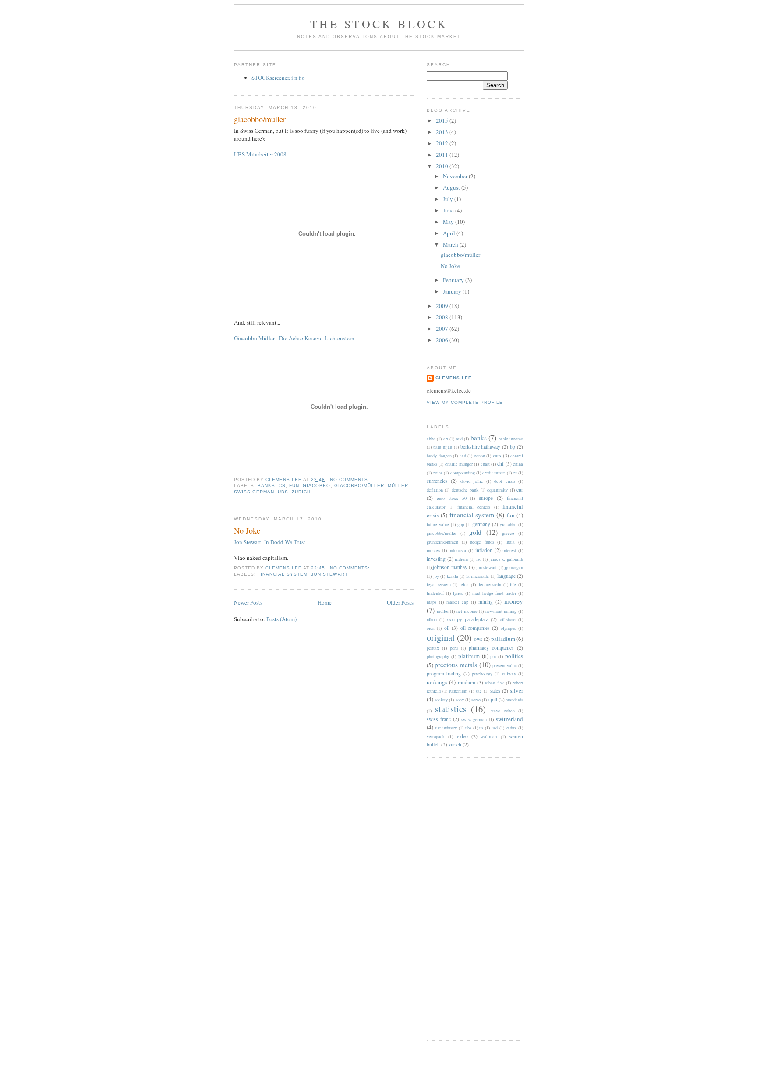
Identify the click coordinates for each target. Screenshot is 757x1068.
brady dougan (439, 456)
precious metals (456, 664)
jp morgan (514, 567)
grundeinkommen (442, 542)
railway (509, 674)
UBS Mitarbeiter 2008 (260, 154)
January (453, 291)
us (481, 728)
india (510, 542)
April (449, 233)
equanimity (497, 490)
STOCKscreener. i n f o (278, 77)
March (451, 244)
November (456, 176)
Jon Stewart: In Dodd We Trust (269, 542)
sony (460, 700)
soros (476, 700)
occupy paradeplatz (467, 619)
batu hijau (442, 447)
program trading (444, 673)
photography (438, 656)
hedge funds (482, 542)
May (449, 222)
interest (509, 550)
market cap (457, 602)
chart (485, 464)
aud (459, 438)
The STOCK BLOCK (379, 23)
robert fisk (494, 682)
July (448, 199)
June (449, 210)
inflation (483, 550)
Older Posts (400, 602)
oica (431, 628)
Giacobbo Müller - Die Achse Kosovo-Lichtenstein (294, 338)
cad (463, 456)
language (506, 576)
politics (514, 656)
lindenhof (435, 593)
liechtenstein (489, 584)
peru (454, 648)
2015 (442, 120)
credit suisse (493, 473)
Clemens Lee (453, 377)
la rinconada (477, 576)
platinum (469, 656)
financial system (283, 574)
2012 (442, 143)
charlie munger (459, 464)
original (441, 637)
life (513, 584)
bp (512, 446)
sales (495, 690)
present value (504, 665)
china (518, 464)
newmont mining (501, 611)
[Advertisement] (462, 898)
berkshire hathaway (480, 446)
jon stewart (329, 574)
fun (294, 485)
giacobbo (316, 485)
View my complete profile (465, 402)
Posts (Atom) (281, 619)
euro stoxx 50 (452, 498)
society (441, 700)
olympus (508, 628)
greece (508, 533)
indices (433, 550)
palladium (503, 639)
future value (438, 524)
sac (479, 691)
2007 (442, 328)
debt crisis (504, 481)
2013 (442, 132)
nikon (432, 619)
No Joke (247, 530)
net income (467, 611)
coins (437, 473)
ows (478, 639)
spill (492, 699)
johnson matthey (450, 567)
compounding (462, 473)
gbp (460, 524)
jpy (436, 576)
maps (431, 602)
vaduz (511, 728)
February (454, 280)
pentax (433, 648)
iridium (461, 559)
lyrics (458, 593)
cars (497, 455)
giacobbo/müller (260, 119)
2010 (442, 166)
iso (478, 559)
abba (431, 438)
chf (500, 463)
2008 (442, 317)
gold (475, 532)
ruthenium (458, 691)
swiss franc (439, 719)
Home (325, 602)
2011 (442, 155)
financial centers (473, 507)
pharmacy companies (491, 647)
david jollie (471, 481)
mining (485, 601)
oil (446, 628)
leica (464, 584)
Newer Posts (248, 602)
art (445, 438)
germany (481, 524)
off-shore (508, 619)
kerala (452, 576)
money (513, 601)
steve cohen (503, 710)
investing (436, 558)
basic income (511, 438)
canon (479, 456)
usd (495, 728)
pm (493, 656)
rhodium (466, 682)
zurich (301, 491)
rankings (437, 682)
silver (516, 690)
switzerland (509, 719)
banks (266, 485)
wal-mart (489, 736)
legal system (439, 584)
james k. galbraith (506, 559)
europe (486, 498)
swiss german (254, 491)
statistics (451, 709)
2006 (442, 340)
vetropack (436, 736)
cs (282, 485)
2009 (442, 306)
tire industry (446, 728)
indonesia (457, 550)
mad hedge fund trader (494, 593)
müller (398, 485)
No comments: (350, 479)
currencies (437, 480)
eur (519, 489)
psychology (482, 674)
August (452, 187)
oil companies (475, 628)
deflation (435, 490)
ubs (283, 491)
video (462, 736)
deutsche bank (465, 490)
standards (514, 700)
